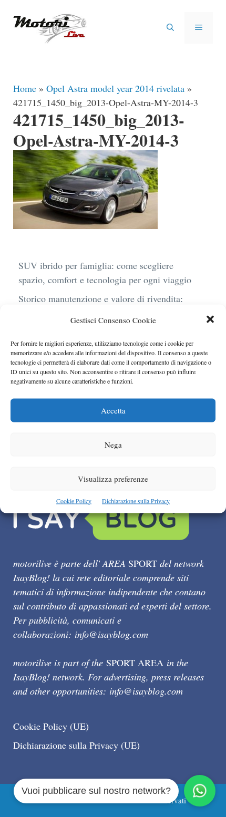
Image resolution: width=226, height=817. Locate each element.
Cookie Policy (73, 500)
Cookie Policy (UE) (51, 726)
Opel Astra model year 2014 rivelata (115, 88)
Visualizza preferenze (113, 478)
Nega (113, 444)
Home (24, 88)
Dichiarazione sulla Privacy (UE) (76, 745)
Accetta (113, 410)
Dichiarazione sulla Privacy (136, 500)
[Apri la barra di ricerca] (170, 28)
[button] (210, 319)
